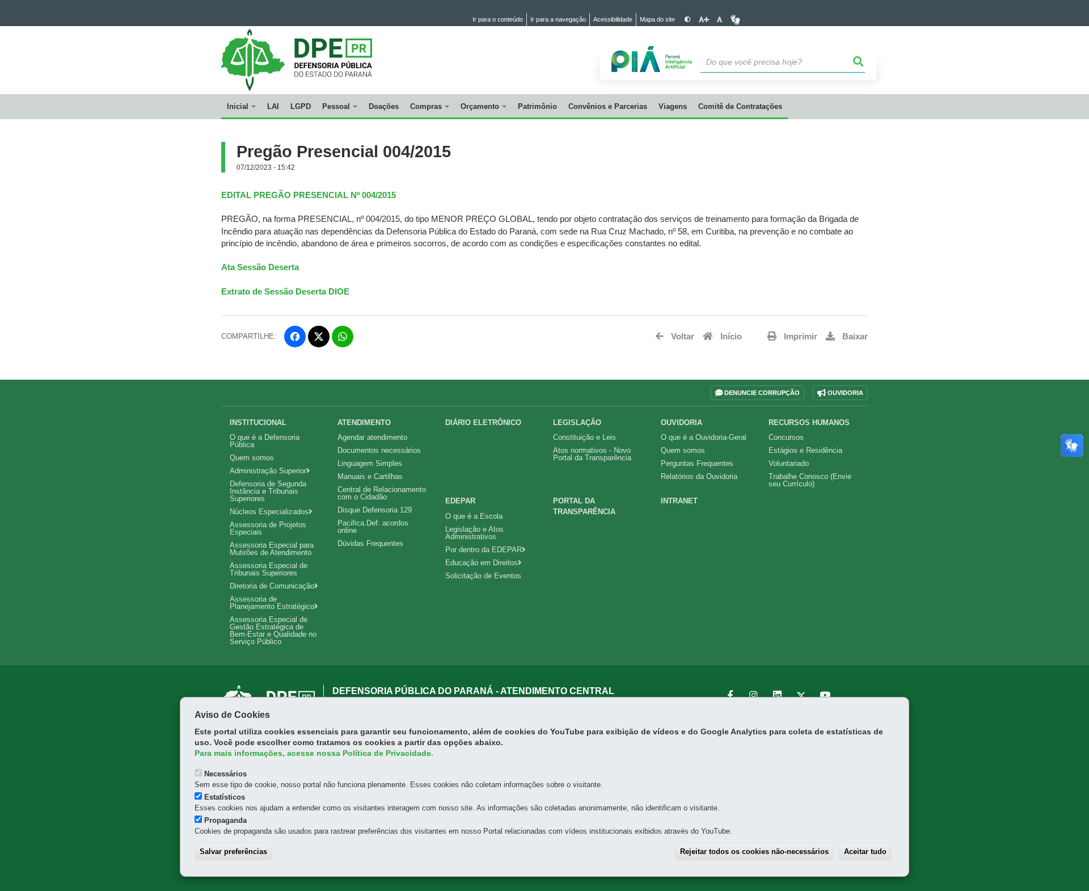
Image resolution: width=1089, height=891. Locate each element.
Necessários (225, 774)
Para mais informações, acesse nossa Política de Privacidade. (314, 753)
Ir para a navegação (558, 19)
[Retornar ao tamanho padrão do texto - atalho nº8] (719, 19)
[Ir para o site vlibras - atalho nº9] (735, 19)
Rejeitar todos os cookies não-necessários (754, 851)
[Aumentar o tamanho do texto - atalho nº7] (703, 19)
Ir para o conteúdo (497, 19)
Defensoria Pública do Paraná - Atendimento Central (473, 691)
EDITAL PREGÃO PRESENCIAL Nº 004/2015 (308, 195)
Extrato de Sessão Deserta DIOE (285, 291)
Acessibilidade (612, 19)
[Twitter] (319, 336)
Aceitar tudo (865, 851)
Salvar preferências (233, 851)
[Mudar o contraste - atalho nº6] (687, 19)
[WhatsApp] (343, 336)
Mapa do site (657, 19)
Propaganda (225, 820)
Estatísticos (224, 797)
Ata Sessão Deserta (260, 267)
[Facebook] (295, 336)
